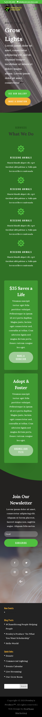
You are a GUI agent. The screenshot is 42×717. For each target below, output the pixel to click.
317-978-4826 (10, 2)
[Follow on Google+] (21, 581)
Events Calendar (14, 666)
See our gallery (18, 93)
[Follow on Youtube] (26, 572)
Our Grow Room (14, 677)
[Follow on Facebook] (14, 563)
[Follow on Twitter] (26, 563)
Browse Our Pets (21, 450)
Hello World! (12, 643)
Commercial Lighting (17, 661)
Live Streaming (13, 671)
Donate (9, 655)
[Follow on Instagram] (14, 572)
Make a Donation (18, 101)
